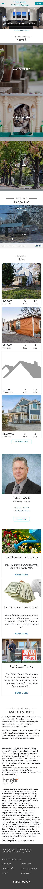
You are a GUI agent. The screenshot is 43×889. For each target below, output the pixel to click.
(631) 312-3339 (22, 510)
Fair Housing (6, 869)
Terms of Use (6, 864)
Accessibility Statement (29, 869)
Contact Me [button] (21, 519)
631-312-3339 (22, 507)
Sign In (39, 4)
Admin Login (26, 873)
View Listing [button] (21, 235)
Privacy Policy (26, 864)
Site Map (5, 873)
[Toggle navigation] (3, 3)
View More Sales (21, 442)
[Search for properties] (8, 23)
